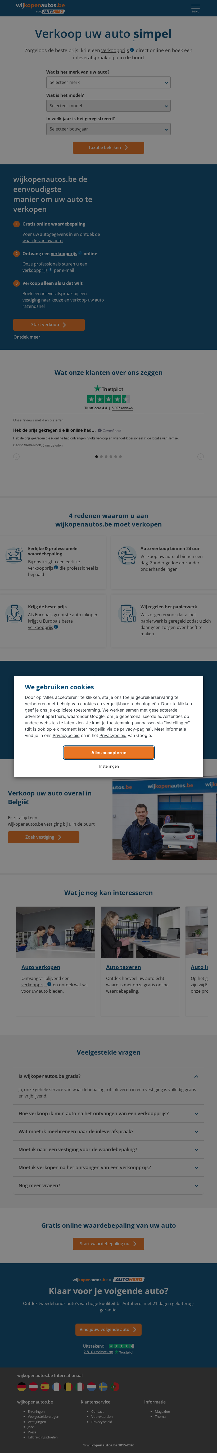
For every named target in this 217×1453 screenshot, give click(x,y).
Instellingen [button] (109, 766)
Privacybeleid (66, 735)
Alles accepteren (108, 752)
